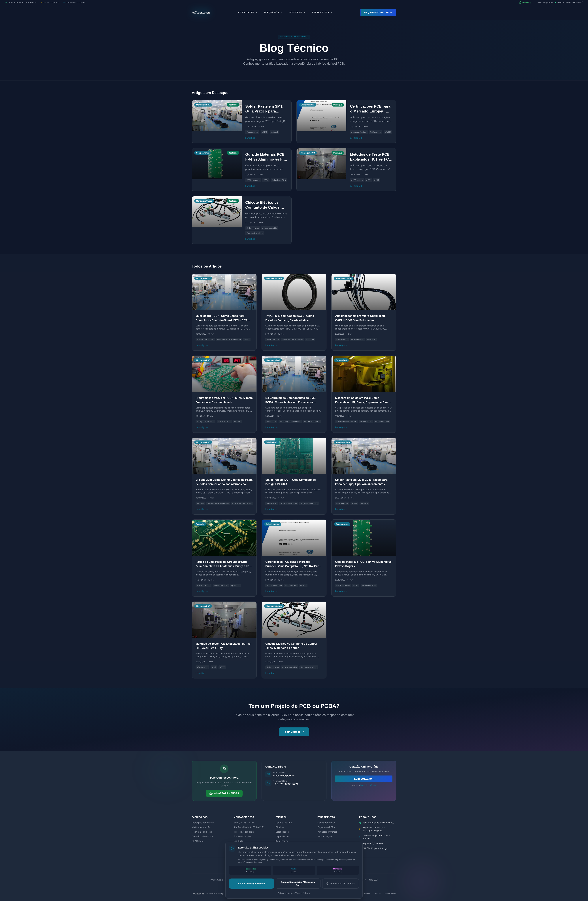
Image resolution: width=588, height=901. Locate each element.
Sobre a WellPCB (283, 822)
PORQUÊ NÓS (271, 12)
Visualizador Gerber (327, 831)
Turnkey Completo (243, 836)
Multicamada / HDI (201, 827)
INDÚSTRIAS (295, 12)
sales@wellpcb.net (545, 2)
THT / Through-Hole (244, 831)
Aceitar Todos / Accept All (251, 883)
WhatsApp (526, 2)
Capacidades (282, 836)
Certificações (282, 831)
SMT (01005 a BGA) (244, 822)
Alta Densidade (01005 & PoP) (249, 827)
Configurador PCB (326, 822)
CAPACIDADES (246, 12)
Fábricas (279, 827)
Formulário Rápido (368, 785)
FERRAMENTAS (320, 12)
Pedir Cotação (292, 731)
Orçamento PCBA (326, 827)
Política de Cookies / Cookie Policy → (294, 893)
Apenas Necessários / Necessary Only (298, 883)
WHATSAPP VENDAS (226, 793)
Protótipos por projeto (203, 822)
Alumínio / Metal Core (202, 836)
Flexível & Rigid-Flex (202, 831)
